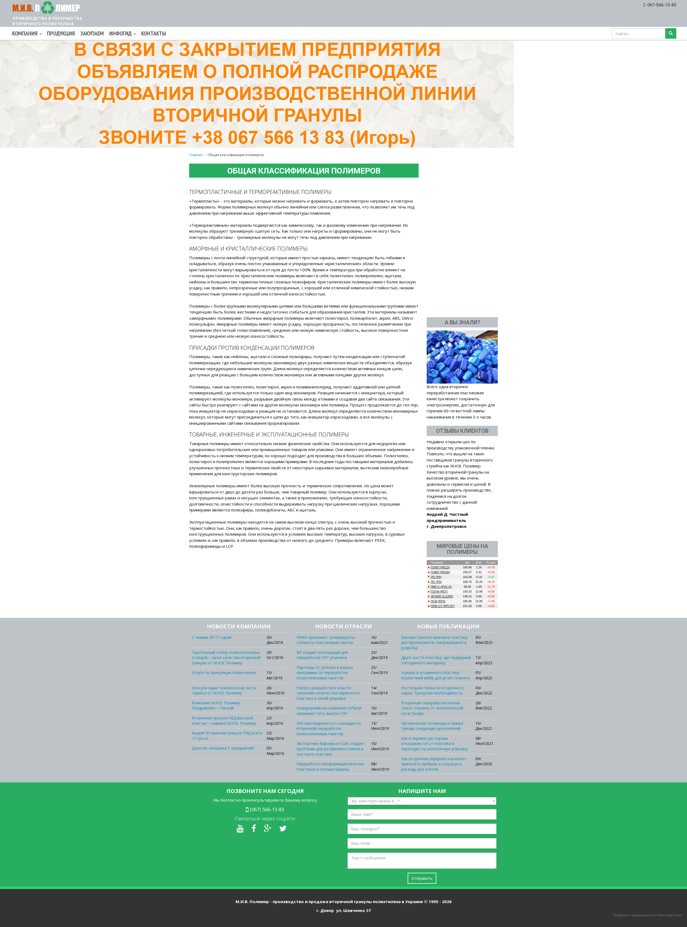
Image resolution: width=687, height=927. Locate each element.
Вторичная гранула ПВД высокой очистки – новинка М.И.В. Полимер (224, 720)
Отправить (422, 878)
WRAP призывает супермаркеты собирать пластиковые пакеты (326, 640)
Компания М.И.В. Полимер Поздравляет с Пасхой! (216, 705)
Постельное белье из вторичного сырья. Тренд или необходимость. (432, 690)
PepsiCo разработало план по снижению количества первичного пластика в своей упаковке (328, 693)
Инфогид (121, 33)
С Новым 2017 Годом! (211, 637)
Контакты (153, 33)
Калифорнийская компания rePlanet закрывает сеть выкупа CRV (329, 710)
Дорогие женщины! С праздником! (223, 748)
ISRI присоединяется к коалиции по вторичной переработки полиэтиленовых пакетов (329, 728)
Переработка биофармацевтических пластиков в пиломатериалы (330, 766)
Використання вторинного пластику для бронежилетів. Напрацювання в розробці (434, 642)
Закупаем (92, 33)
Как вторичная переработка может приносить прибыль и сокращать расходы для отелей (434, 764)
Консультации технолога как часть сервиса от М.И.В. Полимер (224, 690)
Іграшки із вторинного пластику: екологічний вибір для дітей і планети (435, 675)
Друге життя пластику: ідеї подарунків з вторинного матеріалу (436, 660)
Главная (195, 155)
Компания (25, 33)
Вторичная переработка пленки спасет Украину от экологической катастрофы (432, 708)
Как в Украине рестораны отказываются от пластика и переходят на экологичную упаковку (434, 743)
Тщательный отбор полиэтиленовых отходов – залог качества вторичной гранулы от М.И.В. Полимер (226, 657)
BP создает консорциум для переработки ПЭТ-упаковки (322, 655)
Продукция (61, 33)
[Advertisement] (462, 231)
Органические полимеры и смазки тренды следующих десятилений (432, 726)
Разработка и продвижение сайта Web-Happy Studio (647, 915)
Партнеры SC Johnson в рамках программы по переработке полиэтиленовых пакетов (325, 672)
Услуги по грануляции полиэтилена (224, 672)
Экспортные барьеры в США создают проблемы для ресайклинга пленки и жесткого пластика (331, 748)
